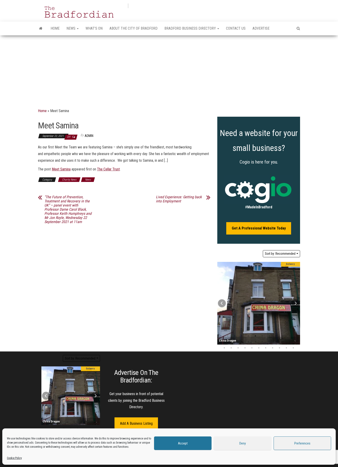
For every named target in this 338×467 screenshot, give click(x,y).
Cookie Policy (14, 458)
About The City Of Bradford (133, 28)
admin (89, 136)
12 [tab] (67, 410)
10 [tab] (283, 336)
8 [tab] (269, 336)
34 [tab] (286, 348)
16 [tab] (241, 342)
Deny (242, 443)
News (71, 28)
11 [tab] (289, 336)
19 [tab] (262, 342)
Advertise (260, 28)
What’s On (94, 28)
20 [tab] (269, 342)
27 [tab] (238, 348)
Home (55, 28)
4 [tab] (241, 336)
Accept (183, 443)
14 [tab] (227, 342)
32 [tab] (272, 348)
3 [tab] (234, 336)
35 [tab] (293, 348)
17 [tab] (248, 342)
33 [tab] (279, 348)
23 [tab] (289, 342)
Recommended (280, 253)
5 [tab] (248, 336)
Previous (221, 303)
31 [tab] (265, 348)
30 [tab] (258, 348)
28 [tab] (245, 348)
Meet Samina (61, 169)
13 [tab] (74, 410)
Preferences (302, 443)
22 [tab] (283, 342)
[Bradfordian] (40, 28)
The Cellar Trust (108, 169)
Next (295, 303)
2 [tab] (227, 336)
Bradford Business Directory (190, 28)
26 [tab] (231, 348)
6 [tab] (255, 336)
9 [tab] (276, 336)
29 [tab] (251, 348)
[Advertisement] (169, 70)
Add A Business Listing (136, 423)
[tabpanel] (258, 303)
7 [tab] (262, 336)
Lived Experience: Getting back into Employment (179, 199)
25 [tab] (224, 348)
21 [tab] (276, 342)
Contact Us (236, 28)
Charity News (69, 179)
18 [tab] (255, 342)
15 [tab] (234, 342)
